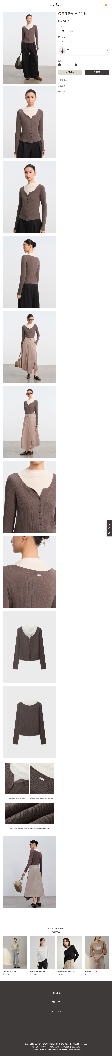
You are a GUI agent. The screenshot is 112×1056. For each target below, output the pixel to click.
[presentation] (107, 956)
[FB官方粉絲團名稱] (40, 1035)
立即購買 (97, 72)
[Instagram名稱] (56, 1035)
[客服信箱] (63, 1035)
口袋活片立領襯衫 (10, 971)
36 (71, 41)
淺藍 (71, 31)
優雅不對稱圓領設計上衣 (39, 971)
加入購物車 (70, 72)
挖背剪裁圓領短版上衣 (66, 971)
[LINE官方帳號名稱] (48, 1035)
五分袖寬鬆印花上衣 (92, 971)
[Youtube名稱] (71, 1035)
